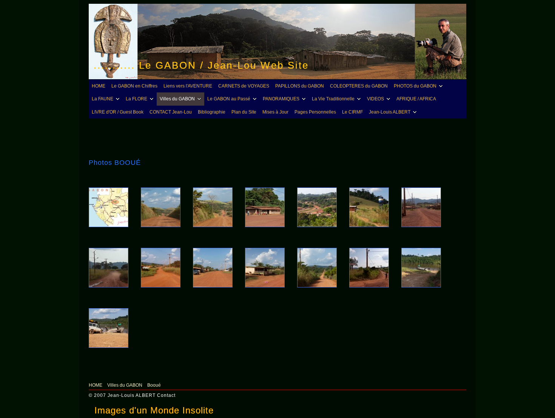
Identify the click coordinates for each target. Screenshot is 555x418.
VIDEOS (375, 98)
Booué (154, 385)
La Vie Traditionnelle (333, 98)
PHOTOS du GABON (415, 86)
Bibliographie (211, 112)
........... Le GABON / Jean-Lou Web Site (201, 65)
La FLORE (136, 98)
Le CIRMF (352, 112)
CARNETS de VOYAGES (243, 86)
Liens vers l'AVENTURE (187, 86)
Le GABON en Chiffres (134, 86)
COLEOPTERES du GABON (359, 86)
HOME (98, 86)
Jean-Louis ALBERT (389, 112)
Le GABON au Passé (228, 98)
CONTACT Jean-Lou (171, 112)
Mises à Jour (275, 112)
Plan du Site (243, 112)
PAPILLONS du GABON (299, 86)
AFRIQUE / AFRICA (416, 98)
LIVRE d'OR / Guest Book (117, 112)
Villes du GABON (177, 98)
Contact (166, 395)
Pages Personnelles (315, 112)
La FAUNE (102, 98)
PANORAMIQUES (281, 98)
